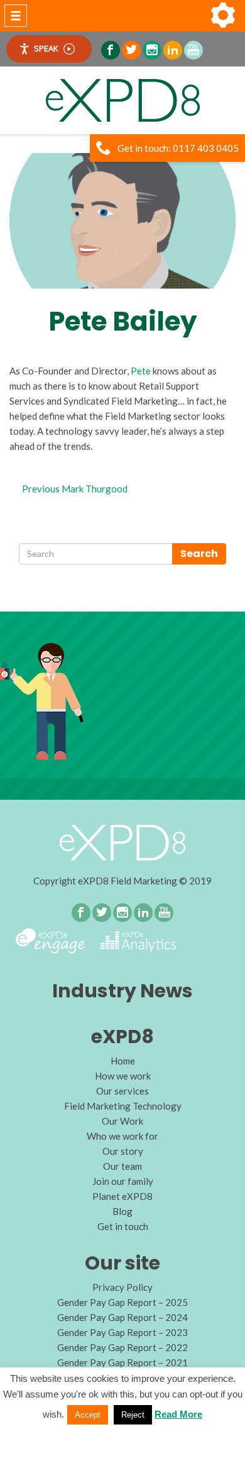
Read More (178, 1414)
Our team (122, 1166)
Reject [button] (132, 1414)
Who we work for (122, 1136)
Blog (122, 1211)
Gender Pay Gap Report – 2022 (122, 1347)
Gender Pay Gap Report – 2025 (122, 1302)
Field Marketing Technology (123, 1105)
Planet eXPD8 (122, 1196)
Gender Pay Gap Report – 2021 (122, 1362)
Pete (141, 370)
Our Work (122, 1121)
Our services (122, 1090)
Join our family (122, 1181)
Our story (122, 1151)
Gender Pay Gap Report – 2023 (122, 1332)
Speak (46, 48)
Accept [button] (88, 1414)
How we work (123, 1075)
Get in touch (122, 1226)
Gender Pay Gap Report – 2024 (122, 1317)
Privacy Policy (122, 1287)
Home (123, 1060)
